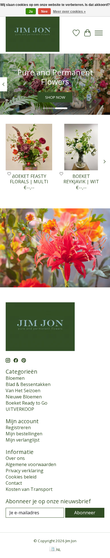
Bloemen (15, 378)
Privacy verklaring (24, 470)
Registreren (18, 427)
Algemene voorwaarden (31, 464)
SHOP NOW (55, 97)
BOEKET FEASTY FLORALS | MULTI (29, 179)
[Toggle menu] (98, 33)
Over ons (15, 458)
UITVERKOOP (20, 409)
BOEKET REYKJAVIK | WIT (81, 179)
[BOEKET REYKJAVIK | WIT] (81, 147)
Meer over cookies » (69, 12)
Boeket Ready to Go (26, 403)
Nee (44, 12)
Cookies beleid (21, 477)
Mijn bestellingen (24, 434)
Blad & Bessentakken (28, 384)
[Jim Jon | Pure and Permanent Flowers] (33, 33)
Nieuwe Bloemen (24, 397)
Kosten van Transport (29, 489)
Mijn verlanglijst (22, 440)
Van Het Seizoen (23, 390)
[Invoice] (52, 549)
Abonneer (84, 513)
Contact (14, 483)
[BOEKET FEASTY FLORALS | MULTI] (29, 147)
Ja (31, 12)
